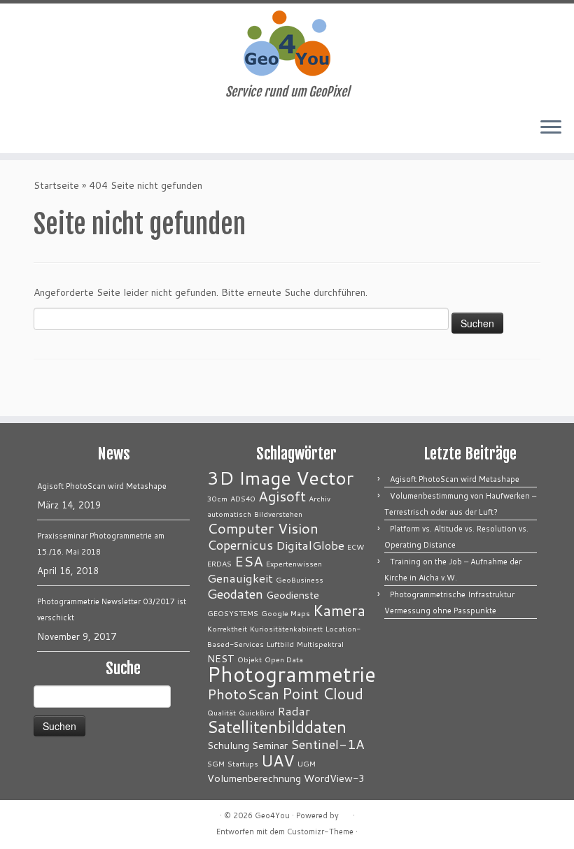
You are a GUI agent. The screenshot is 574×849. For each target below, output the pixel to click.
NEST (220, 658)
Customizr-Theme (320, 831)
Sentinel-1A (327, 744)
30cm (217, 498)
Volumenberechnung (254, 778)
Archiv (319, 498)
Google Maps (285, 613)
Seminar (270, 745)
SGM (216, 763)
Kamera (339, 610)
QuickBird (256, 712)
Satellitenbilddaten (276, 727)
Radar (293, 711)
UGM (307, 763)
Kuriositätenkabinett (286, 628)
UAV (278, 760)
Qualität (221, 712)
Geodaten (235, 594)
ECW (355, 546)
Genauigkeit (240, 578)
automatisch (229, 513)
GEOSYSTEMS (232, 613)
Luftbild (280, 643)
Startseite (56, 185)
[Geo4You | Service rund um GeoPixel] (287, 44)
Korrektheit (227, 628)
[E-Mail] (25, 129)
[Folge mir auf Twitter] (44, 129)
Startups (242, 763)
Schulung (228, 745)
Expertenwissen (294, 563)
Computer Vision (262, 528)
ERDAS (219, 563)
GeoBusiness (299, 579)
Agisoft (282, 496)
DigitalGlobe (310, 545)
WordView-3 (334, 778)
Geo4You (272, 815)
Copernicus (240, 545)
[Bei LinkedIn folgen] (63, 129)
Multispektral (320, 643)
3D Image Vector (280, 477)
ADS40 (242, 498)
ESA (248, 561)
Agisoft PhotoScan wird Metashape (102, 486)
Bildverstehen (278, 513)
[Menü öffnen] (550, 127)
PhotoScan (243, 694)
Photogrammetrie (291, 673)
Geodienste (292, 594)
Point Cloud (322, 693)
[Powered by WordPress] (346, 813)
